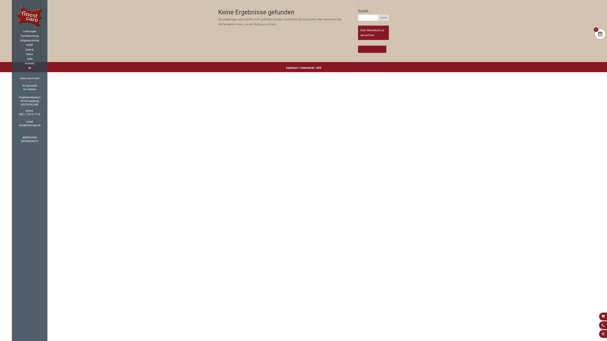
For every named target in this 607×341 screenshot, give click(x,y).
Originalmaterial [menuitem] (29, 40)
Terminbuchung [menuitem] (29, 36)
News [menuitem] (29, 54)
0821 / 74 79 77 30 (29, 114)
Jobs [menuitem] (30, 59)
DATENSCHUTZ (29, 141)
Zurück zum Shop (372, 49)
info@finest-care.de (29, 125)
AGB (318, 67)
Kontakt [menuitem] (29, 63)
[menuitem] (33, 69)
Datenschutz (307, 67)
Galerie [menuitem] (29, 49)
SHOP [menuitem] (29, 45)
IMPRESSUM (29, 137)
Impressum (292, 67)
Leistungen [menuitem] (29, 31)
